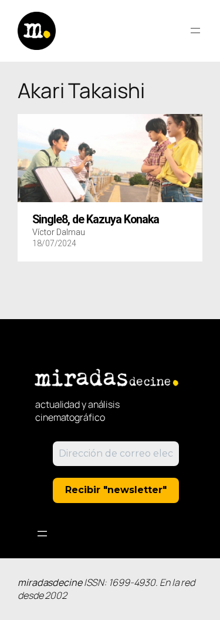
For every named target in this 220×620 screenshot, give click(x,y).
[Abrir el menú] (195, 31)
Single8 (95, 219)
